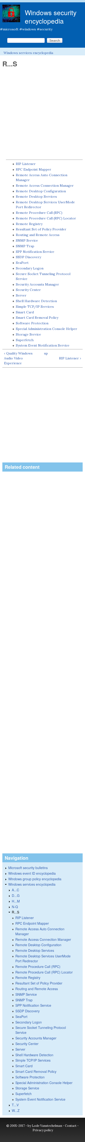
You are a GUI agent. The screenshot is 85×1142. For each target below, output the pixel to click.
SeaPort (22, 263)
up (46, 353)
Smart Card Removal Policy (37, 317)
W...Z (16, 1110)
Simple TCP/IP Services (35, 306)
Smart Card (25, 312)
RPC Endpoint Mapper (33, 169)
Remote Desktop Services (36, 196)
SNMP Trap (25, 246)
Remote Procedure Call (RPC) (39, 213)
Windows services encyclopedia (28, 53)
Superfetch (25, 340)
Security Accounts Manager (37, 284)
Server (21, 295)
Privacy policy (43, 1130)
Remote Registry (29, 224)
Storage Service (28, 334)
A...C (15, 890)
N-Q (15, 906)
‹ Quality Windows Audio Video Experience (18, 358)
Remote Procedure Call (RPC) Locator (46, 218)
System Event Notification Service (42, 345)
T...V (15, 1105)
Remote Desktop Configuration (41, 191)
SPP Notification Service (35, 252)
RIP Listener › (70, 358)
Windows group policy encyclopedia (34, 879)
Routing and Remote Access (38, 235)
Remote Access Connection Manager (45, 185)
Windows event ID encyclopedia (32, 873)
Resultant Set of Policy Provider (41, 229)
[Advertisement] (42, 114)
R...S (15, 912)
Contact (70, 1126)
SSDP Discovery (28, 257)
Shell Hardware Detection (36, 301)
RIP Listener (26, 164)
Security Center (28, 290)
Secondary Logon (29, 268)
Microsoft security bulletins (28, 867)
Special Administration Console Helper (46, 329)
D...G (16, 895)
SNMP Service (27, 240)
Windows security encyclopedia (50, 16)
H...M (16, 901)
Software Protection (32, 323)
